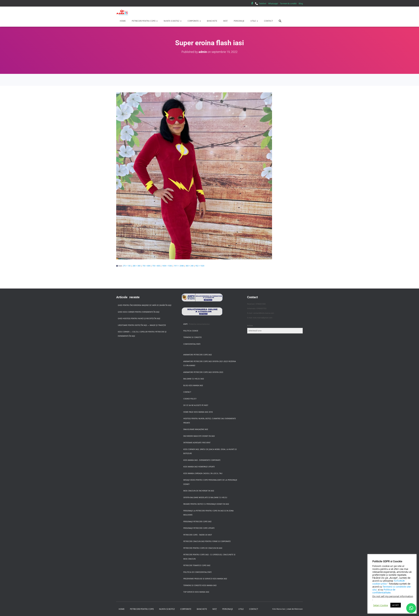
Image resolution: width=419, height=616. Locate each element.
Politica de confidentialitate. (383, 591)
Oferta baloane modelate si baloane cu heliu (205, 497)
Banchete (211, 20)
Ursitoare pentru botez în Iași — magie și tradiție (142, 325)
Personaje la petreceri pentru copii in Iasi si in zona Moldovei (208, 513)
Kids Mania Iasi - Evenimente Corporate (201, 460)
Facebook (252, 4)
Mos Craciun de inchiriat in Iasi (198, 491)
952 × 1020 (199, 266)
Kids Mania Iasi (278, 609)
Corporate (193, 20)
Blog (301, 3)
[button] (157, 20)
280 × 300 (136, 266)
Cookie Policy (189, 399)
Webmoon (298, 609)
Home (122, 20)
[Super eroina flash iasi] (209, 175)
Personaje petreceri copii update (199, 528)
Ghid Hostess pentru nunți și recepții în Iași (139, 318)
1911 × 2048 (179, 266)
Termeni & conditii (288, 3)
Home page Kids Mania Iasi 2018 (198, 412)
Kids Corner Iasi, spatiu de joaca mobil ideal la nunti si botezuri (210, 451)
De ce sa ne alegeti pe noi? (195, 405)
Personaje (238, 20)
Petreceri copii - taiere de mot (197, 535)
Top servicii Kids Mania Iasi (196, 592)
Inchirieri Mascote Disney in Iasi (199, 436)
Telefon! (262, 3)
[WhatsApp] (411, 608)
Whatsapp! (273, 3)
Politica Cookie (190, 331)
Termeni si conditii (192, 337)
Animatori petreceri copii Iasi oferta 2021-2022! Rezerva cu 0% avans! (209, 363)
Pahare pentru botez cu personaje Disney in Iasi (206, 504)
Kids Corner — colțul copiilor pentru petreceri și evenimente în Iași (142, 334)
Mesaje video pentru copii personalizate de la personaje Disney (210, 482)
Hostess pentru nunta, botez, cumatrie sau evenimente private (209, 420)
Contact (268, 20)
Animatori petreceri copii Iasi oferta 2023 (203, 372)
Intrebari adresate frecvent (196, 442)
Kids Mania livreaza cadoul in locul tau (202, 473)
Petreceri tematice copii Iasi (196, 565)
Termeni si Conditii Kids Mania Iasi (200, 585)
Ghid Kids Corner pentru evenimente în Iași (138, 312)
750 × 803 (156, 266)
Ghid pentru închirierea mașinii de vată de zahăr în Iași (144, 305)
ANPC (185, 324)
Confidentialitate (191, 344)
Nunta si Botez (171, 20)
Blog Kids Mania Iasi (193, 385)
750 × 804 (146, 266)
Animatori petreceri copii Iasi (197, 355)
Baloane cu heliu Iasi (193, 379)
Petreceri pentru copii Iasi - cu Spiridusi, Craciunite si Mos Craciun (209, 556)
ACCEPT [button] (395, 605)
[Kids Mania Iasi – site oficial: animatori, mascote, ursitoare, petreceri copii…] (122, 12)
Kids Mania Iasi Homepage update (199, 467)
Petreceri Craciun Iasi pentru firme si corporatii (207, 541)
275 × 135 (127, 266)
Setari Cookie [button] (380, 605)
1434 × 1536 (167, 266)
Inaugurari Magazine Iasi (195, 429)
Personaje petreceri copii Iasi (197, 521)
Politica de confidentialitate (197, 572)
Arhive (250, 325)
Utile (253, 20)
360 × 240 (189, 266)
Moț (225, 20)
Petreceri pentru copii (143, 20)
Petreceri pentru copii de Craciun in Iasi (202, 548)
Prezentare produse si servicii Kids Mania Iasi (205, 579)
